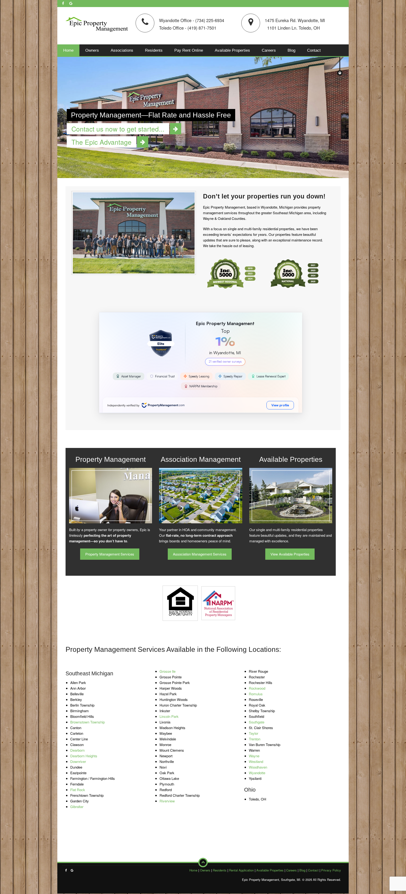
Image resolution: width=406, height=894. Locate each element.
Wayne (254, 755)
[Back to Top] (203, 862)
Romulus (256, 693)
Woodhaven (258, 767)
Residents (154, 50)
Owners (92, 50)
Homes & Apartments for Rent (291, 501)
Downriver (78, 761)
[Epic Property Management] (97, 23)
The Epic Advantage (110, 501)
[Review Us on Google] (70, 3)
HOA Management (200, 501)
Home (68, 50)
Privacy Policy (331, 870)
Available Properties (232, 50)
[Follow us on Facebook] (63, 3)
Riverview (167, 800)
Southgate (256, 721)
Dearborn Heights (83, 755)
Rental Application (241, 870)
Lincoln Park (169, 716)
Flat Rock (77, 789)
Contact (314, 50)
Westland (256, 761)
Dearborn (77, 750)
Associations (122, 50)
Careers (269, 50)
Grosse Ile (168, 671)
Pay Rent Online (188, 50)
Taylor (253, 733)
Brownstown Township (87, 721)
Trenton (254, 738)
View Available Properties (289, 554)
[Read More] (175, 128)
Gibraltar (76, 806)
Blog (291, 50)
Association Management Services (199, 554)
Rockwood (257, 688)
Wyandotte (257, 772)
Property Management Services (109, 554)
